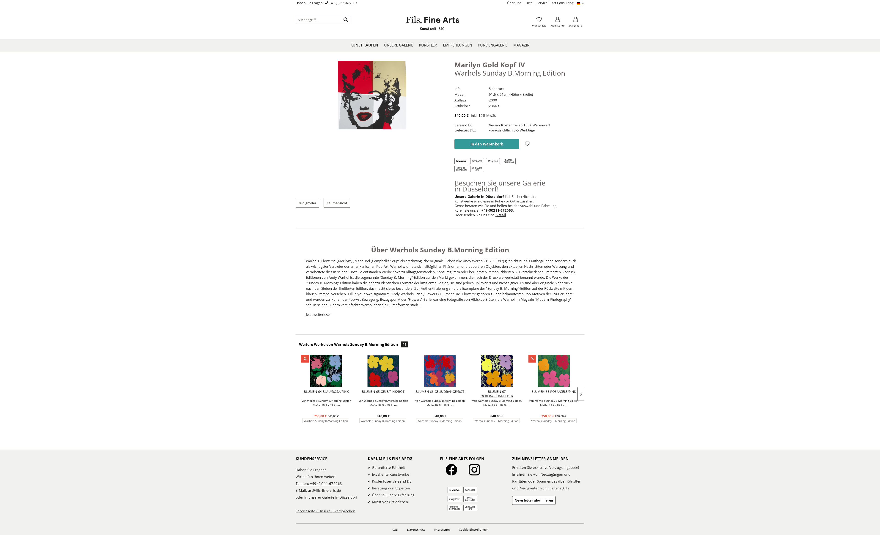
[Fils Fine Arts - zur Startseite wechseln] (432, 24)
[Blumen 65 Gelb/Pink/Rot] (383, 371)
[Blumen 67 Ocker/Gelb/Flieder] (497, 371)
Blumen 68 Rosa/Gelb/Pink (553, 391)
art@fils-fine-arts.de (324, 490)
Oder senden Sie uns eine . (481, 215)
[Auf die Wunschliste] (528, 144)
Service (542, 3)
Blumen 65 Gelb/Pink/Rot (383, 391)
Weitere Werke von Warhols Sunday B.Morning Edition (353, 344)
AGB (395, 529)
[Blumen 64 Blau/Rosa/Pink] (326, 371)
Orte (529, 3)
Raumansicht (337, 203)
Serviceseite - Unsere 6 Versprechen (325, 511)
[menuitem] (516, 3)
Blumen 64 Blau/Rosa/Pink (326, 391)
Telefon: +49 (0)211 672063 (319, 483)
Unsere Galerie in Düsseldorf (479, 196)
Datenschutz (416, 529)
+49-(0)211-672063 (343, 3)
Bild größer (307, 203)
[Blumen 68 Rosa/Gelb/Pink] (554, 371)
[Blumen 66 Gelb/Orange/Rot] (440, 371)
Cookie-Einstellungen (473, 529)
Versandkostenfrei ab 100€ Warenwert (519, 125)
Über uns (514, 3)
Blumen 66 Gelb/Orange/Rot (440, 391)
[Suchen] (345, 20)
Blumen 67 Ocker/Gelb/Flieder (497, 393)
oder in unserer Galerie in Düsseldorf (327, 497)
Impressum (442, 529)
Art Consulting (563, 3)
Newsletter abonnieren (534, 500)
